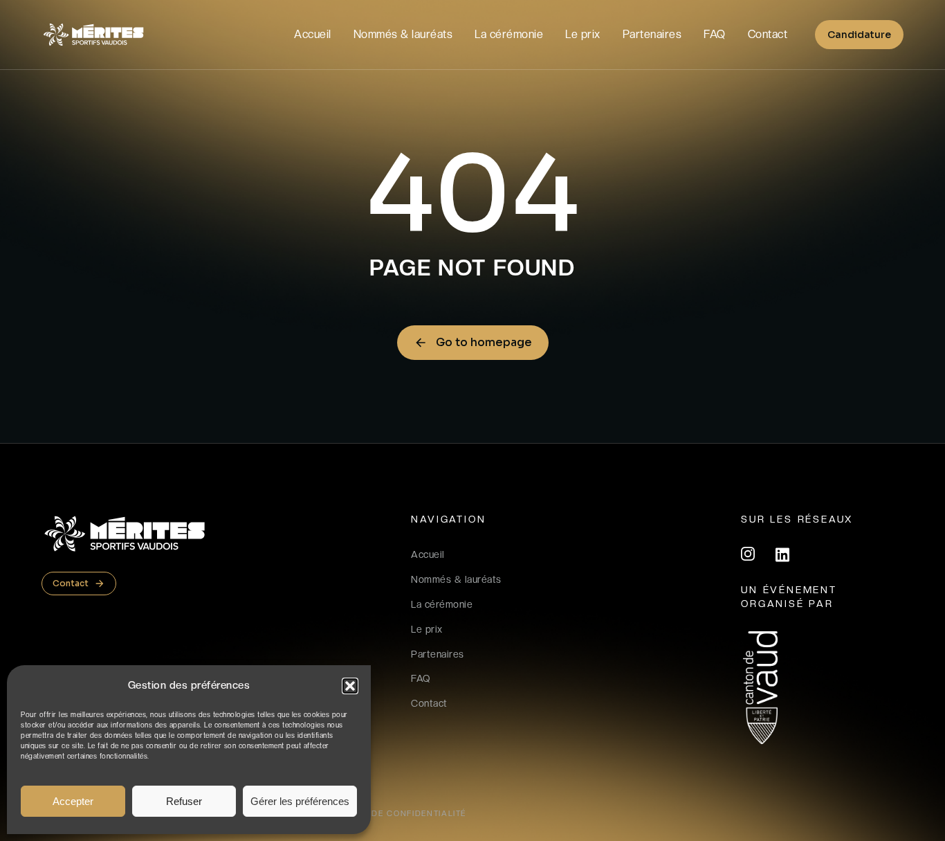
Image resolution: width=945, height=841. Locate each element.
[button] (350, 686)
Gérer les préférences (299, 801)
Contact (71, 583)
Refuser (184, 801)
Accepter (73, 801)
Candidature (859, 34)
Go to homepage (484, 342)
